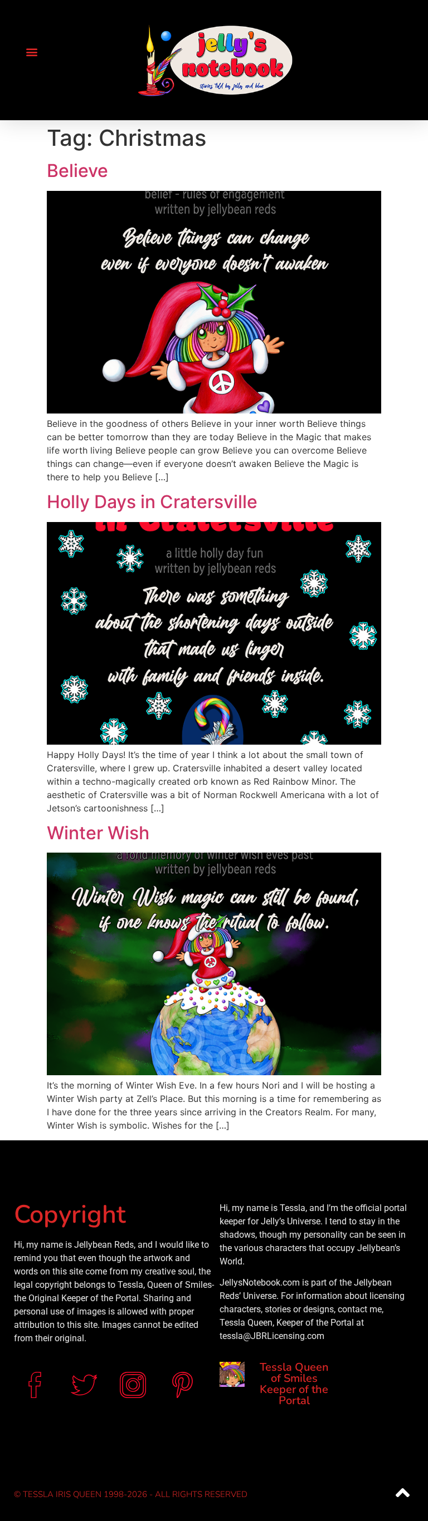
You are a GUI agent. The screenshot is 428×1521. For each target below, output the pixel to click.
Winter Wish (98, 833)
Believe (77, 170)
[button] (31, 51)
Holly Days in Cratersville (152, 502)
